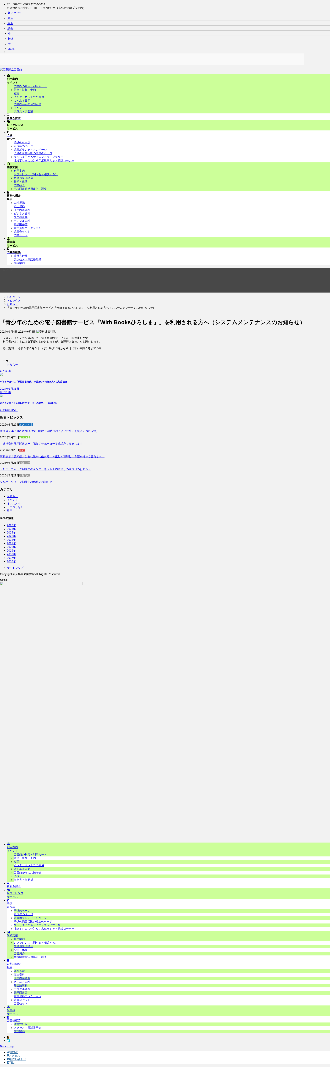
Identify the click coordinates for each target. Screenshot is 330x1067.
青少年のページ (23, 146)
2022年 (11, 539)
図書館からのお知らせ (27, 104)
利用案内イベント (12, 849)
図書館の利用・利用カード (30, 86)
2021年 (11, 543)
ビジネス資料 (22, 213)
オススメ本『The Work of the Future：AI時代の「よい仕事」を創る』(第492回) (48, 431)
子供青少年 (11, 905)
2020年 (11, 547)
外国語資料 (21, 217)
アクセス (16, 13)
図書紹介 (19, 185)
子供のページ (22, 142)
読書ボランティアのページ (30, 149)
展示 (22, 450)
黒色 (10, 28)
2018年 (11, 554)
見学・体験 (21, 181)
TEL (11, 1062)
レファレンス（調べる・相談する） (36, 174)
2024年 (11, 532)
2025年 (11, 528)
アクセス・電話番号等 (27, 259)
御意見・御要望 (23, 111)
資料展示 (19, 202)
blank (11, 48)
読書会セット (22, 231)
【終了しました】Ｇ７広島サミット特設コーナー (44, 160)
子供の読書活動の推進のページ (33, 153)
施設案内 (19, 263)
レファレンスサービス (15, 895)
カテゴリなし (15, 507)
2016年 (11, 561)
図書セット (21, 235)
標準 (10, 38)
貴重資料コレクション (27, 228)
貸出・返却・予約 (25, 89)
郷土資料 (19, 206)
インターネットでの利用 (29, 97)
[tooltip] (8, 1037)
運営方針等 (21, 255)
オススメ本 (26, 424)
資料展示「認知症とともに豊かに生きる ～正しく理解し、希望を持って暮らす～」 (52, 456)
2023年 (11, 536)
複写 (16, 93)
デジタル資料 (22, 220)
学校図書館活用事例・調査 (30, 188)
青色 (10, 18)
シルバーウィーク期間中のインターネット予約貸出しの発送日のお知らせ (45, 469)
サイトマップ (15, 567)
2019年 (11, 550)
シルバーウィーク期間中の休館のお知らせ (26, 481)
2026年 (11, 525)
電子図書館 (21, 224)
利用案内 (19, 170)
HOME (14, 1052)
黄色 (10, 23)
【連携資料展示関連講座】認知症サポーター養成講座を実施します (41, 443)
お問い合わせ (18, 1059)
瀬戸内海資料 (22, 209)
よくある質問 (22, 100)
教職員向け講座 (23, 178)
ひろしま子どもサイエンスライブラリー (38, 156)
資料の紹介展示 (14, 965)
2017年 (11, 557)
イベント (19, 107)
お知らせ (12, 364)
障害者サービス (12, 1012)
